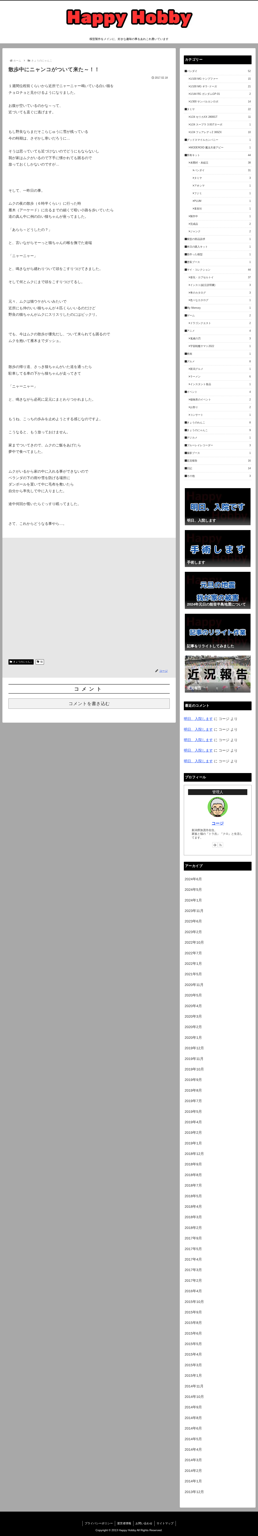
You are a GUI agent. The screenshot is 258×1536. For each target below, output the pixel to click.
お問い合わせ (143, 1523)
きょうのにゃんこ (22, 661)
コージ (218, 823)
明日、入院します (198, 719)
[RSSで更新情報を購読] (220, 844)
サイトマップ (165, 1523)
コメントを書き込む (89, 703)
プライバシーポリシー (99, 1523)
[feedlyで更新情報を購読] (214, 844)
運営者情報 (124, 1523)
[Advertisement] (89, 596)
